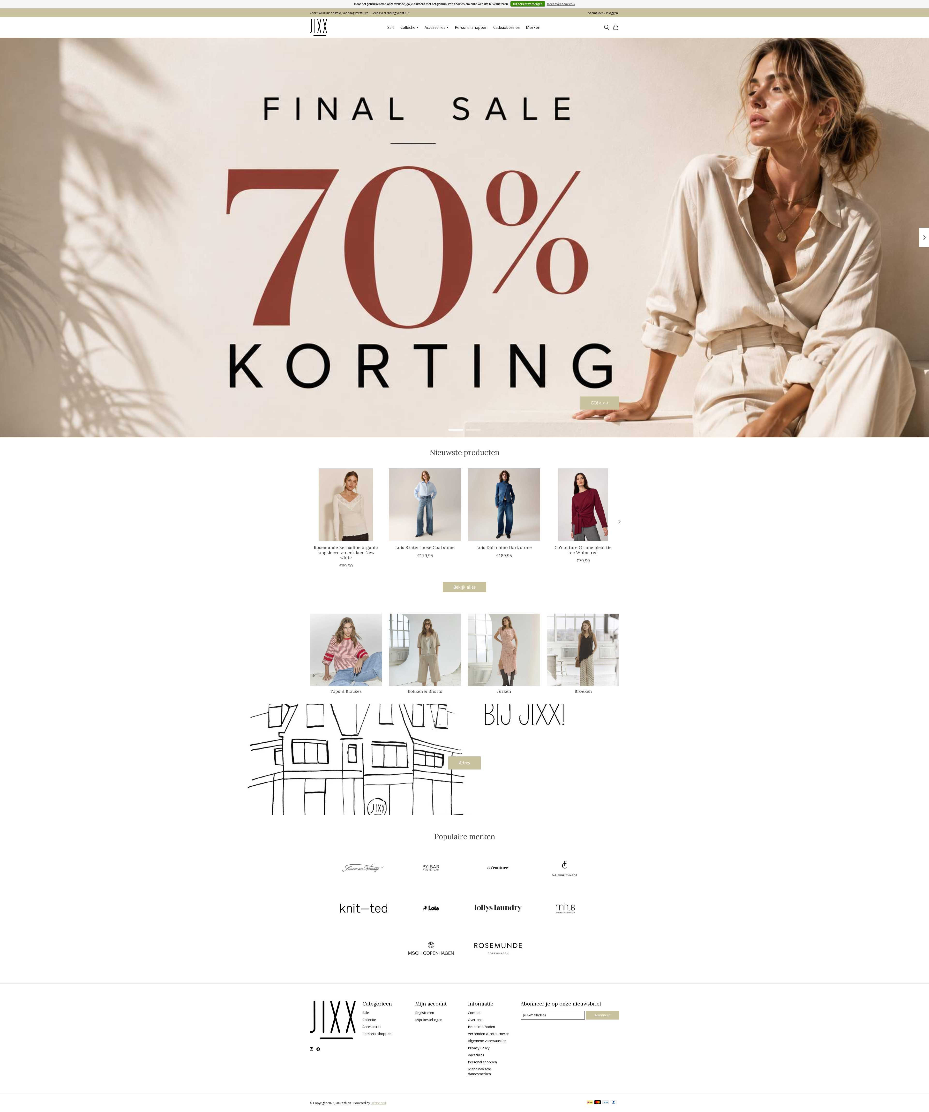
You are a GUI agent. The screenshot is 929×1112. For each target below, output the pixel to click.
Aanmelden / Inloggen (603, 13)
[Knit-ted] (364, 909)
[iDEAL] (590, 1102)
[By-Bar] (431, 868)
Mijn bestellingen (428, 1019)
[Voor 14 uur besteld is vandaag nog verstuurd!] (318, 27)
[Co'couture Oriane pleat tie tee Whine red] (583, 504)
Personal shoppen (471, 27)
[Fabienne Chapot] (565, 868)
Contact (474, 1012)
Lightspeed (378, 1103)
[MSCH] (431, 949)
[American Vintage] (364, 868)
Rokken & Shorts (425, 691)
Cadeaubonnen (506, 27)
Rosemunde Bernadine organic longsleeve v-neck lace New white (346, 552)
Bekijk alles (464, 587)
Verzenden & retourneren (488, 1033)
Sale (391, 27)
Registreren (424, 1012)
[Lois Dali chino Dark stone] (504, 504)
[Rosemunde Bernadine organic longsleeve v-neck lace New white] (346, 504)
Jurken (504, 691)
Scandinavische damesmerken (480, 1071)
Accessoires (371, 1026)
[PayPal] (614, 1102)
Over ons (475, 1019)
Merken (533, 27)
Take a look (597, 403)
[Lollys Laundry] (498, 909)
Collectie (369, 1019)
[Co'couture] (498, 868)
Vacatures (476, 1054)
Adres (464, 763)
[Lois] (431, 909)
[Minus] (565, 909)
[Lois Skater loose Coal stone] (425, 504)
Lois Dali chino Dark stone (504, 547)
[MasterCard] (597, 1102)
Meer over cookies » (561, 4)
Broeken (583, 691)
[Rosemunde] (498, 949)
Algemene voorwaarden (487, 1040)
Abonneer (602, 1015)
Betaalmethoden (481, 1026)
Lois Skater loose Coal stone (425, 547)
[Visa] (605, 1102)
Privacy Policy (478, 1047)
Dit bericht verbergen (527, 4)
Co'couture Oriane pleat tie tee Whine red (583, 550)
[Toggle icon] (606, 27)
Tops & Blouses (346, 691)
